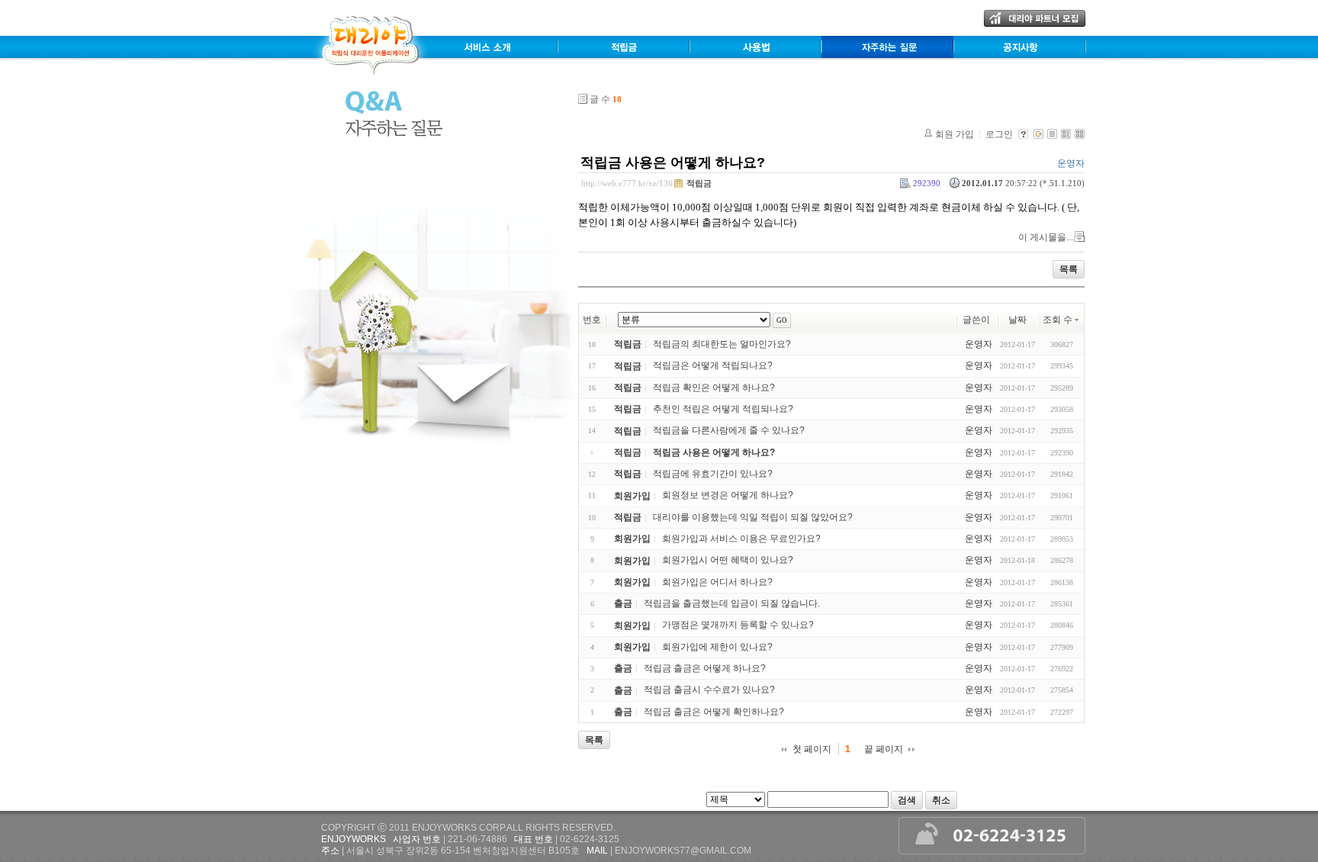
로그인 (999, 134)
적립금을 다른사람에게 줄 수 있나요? (729, 431)
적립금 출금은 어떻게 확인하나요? (714, 711)
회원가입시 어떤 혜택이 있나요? (727, 560)
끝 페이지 (883, 749)
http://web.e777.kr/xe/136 (627, 183)
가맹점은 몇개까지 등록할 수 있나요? (738, 625)
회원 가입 (954, 134)
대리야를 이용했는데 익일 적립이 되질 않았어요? (753, 517)
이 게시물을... (1045, 237)
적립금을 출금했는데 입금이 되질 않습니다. (732, 603)
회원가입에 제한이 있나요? (717, 647)
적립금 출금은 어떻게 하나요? (705, 668)
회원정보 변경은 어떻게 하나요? (727, 496)
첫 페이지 (811, 749)
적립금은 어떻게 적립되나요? (713, 366)
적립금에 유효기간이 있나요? (713, 473)
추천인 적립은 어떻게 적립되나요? (723, 409)
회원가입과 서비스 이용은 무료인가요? (741, 538)
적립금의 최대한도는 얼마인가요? (722, 344)
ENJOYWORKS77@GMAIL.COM (683, 850)
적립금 (699, 183)
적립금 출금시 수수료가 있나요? (709, 690)
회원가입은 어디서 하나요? (717, 582)
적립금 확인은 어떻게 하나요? (714, 387)
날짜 (1017, 319)
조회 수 (1057, 319)
